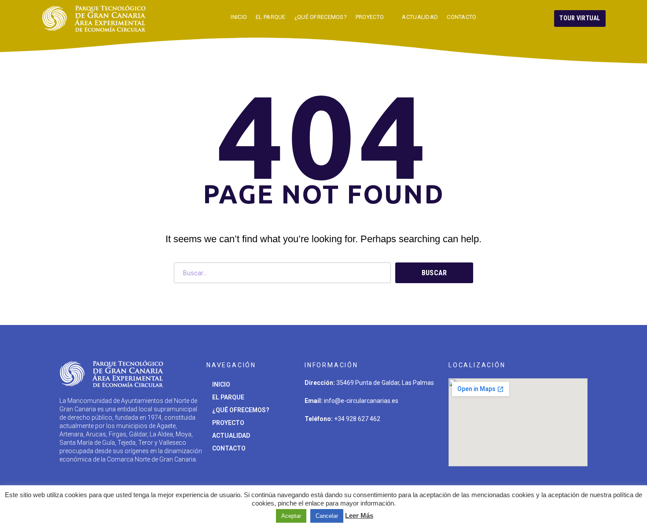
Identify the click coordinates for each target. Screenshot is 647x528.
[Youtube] (398, 444)
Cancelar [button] (327, 516)
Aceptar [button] (291, 516)
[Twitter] (316, 444)
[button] (580, 18)
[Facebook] (371, 444)
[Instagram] (343, 444)
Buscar (434, 273)
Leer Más (359, 515)
